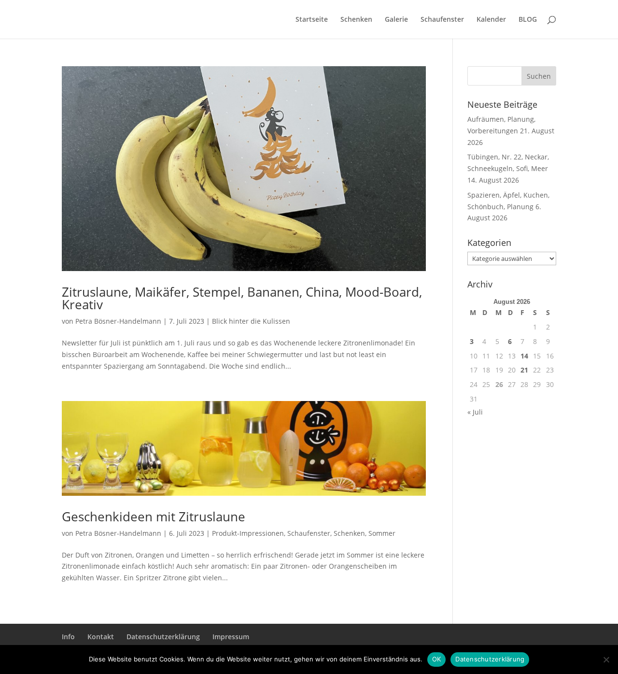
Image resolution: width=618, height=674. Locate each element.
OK (436, 659)
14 (524, 355)
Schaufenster (442, 20)
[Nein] (606, 659)
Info (68, 636)
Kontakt (100, 636)
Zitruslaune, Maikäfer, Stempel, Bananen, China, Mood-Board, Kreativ (242, 298)
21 (524, 369)
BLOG (528, 20)
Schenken (356, 20)
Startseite (311, 20)
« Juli (475, 411)
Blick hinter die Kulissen (251, 321)
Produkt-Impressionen (248, 533)
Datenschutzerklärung (163, 636)
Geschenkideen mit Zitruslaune (153, 516)
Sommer (381, 533)
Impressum (230, 636)
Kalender (491, 20)
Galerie (396, 20)
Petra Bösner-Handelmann (118, 321)
